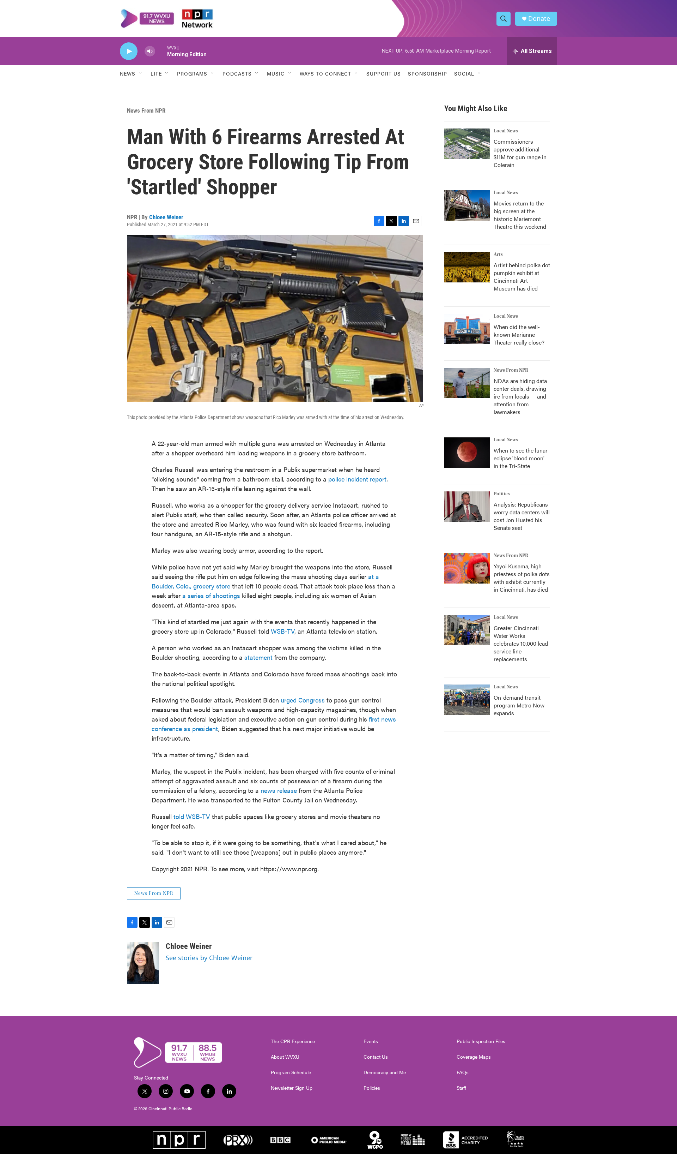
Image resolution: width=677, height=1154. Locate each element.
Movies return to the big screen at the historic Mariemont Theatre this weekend (520, 215)
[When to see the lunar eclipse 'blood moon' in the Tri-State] (467, 452)
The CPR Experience (293, 1041)
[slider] (161, 51)
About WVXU (285, 1057)
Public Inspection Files (481, 1041)
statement (258, 657)
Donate (539, 18)
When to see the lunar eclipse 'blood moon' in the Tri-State (521, 458)
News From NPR (146, 110)
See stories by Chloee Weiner (209, 957)
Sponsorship (427, 73)
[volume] (150, 51)
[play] (128, 51)
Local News (506, 131)
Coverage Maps (474, 1057)
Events (371, 1041)
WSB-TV (282, 631)
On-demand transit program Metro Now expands (519, 705)
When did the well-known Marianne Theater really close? (519, 334)
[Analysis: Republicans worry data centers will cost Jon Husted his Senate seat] (467, 506)
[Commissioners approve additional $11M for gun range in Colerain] (467, 143)
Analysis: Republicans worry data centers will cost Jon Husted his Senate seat (522, 516)
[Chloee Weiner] (143, 963)
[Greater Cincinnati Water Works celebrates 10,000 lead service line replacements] (467, 630)
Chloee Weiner (166, 217)
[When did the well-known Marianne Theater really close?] (467, 329)
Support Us (383, 73)
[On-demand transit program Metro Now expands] (467, 699)
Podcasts (237, 73)
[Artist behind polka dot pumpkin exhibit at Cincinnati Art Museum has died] (467, 267)
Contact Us (376, 1057)
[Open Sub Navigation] (141, 73)
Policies (372, 1088)
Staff (461, 1088)
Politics (502, 494)
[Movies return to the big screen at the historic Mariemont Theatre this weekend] (467, 205)
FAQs (463, 1072)
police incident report (357, 478)
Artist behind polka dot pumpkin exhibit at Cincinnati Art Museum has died (522, 276)
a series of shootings (211, 595)
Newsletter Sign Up (291, 1088)
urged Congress (303, 699)
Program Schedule (291, 1072)
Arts (498, 254)
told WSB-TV (192, 816)
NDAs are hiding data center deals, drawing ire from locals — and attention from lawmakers (520, 396)
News (127, 73)
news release (279, 790)
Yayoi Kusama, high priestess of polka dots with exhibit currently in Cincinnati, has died (522, 577)
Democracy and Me (385, 1072)
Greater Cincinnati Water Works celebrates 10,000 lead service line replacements (521, 643)
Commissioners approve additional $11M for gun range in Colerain (520, 153)
